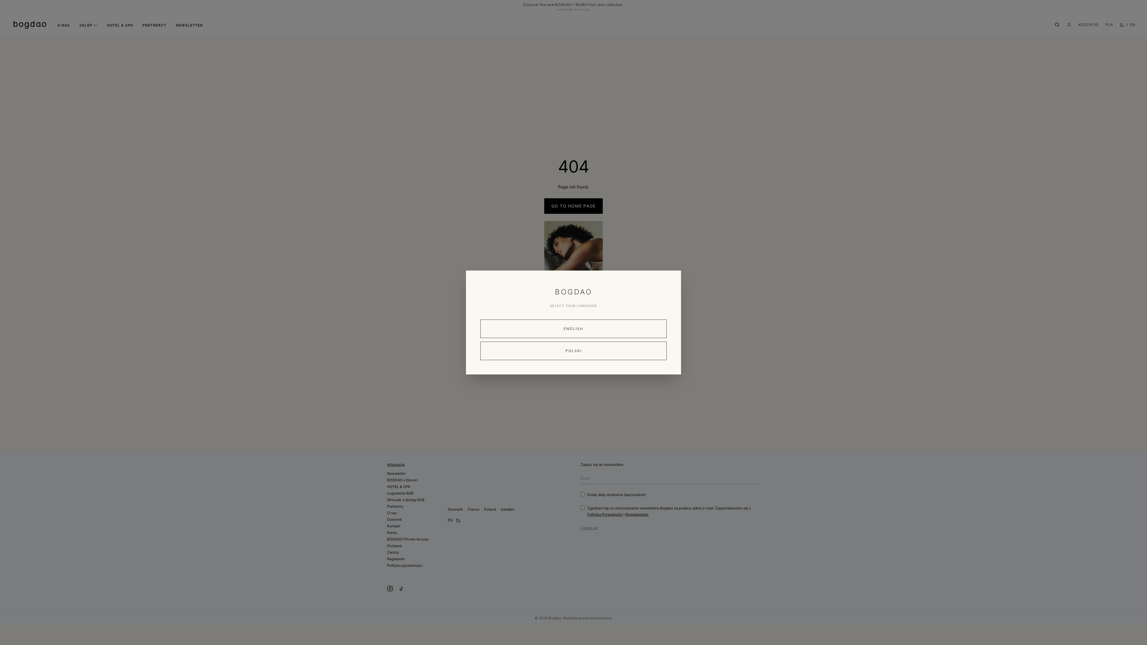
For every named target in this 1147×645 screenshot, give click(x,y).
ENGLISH (573, 328)
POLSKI (573, 350)
